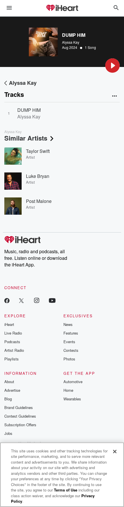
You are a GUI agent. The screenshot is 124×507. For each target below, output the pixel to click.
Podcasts (12, 341)
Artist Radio (14, 350)
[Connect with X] (21, 300)
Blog (8, 399)
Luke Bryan (37, 176)
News (68, 324)
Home (68, 390)
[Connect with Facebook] (7, 300)
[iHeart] (62, 8)
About (9, 381)
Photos (69, 359)
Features (70, 333)
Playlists (11, 359)
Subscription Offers (20, 424)
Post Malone (39, 201)
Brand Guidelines (18, 407)
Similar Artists (25, 138)
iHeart (9, 324)
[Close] (114, 451)
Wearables (72, 399)
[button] (112, 65)
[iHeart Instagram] (36, 300)
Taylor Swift (38, 151)
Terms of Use (65, 490)
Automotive (72, 381)
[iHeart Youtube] (52, 300)
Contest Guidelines (20, 416)
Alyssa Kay (70, 42)
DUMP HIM (29, 110)
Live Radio (13, 333)
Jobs (8, 433)
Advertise (12, 390)
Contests (70, 350)
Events (69, 341)
